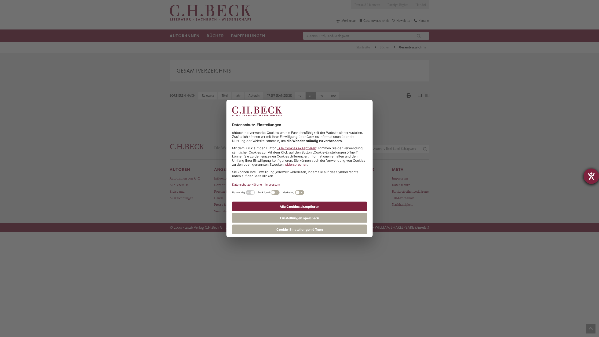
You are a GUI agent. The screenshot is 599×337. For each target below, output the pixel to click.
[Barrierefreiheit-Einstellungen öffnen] (591, 176)
